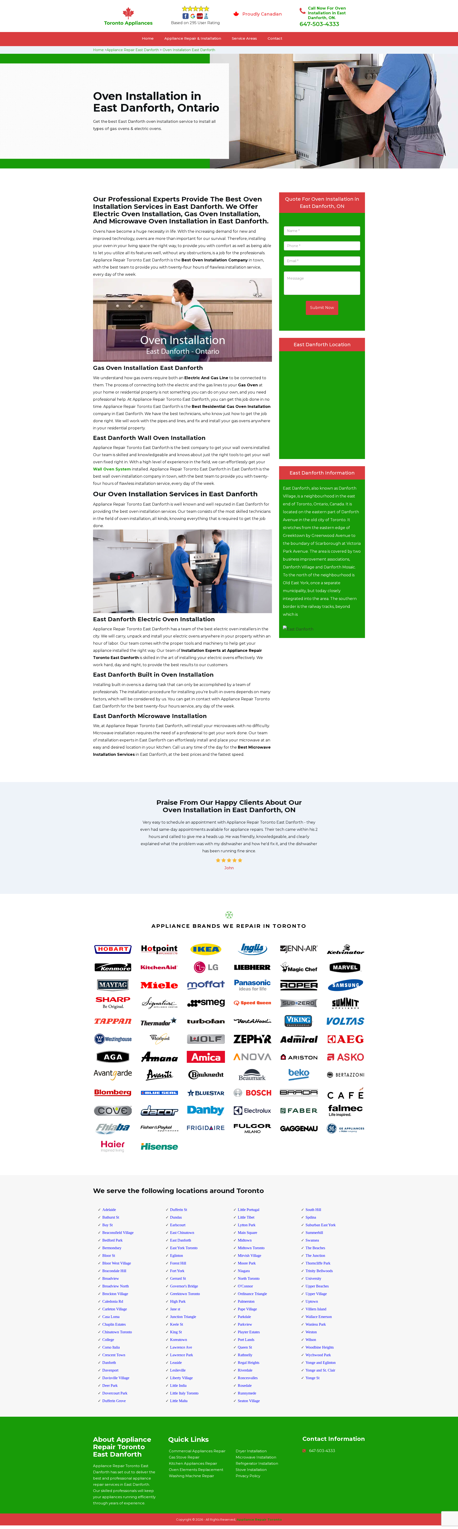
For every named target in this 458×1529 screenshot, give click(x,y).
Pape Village (247, 1309)
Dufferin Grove (114, 1401)
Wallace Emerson (319, 1317)
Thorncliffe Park (318, 1263)
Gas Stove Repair (184, 1457)
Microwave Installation (256, 1457)
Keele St (176, 1324)
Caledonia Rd (112, 1301)
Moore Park (247, 1263)
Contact (275, 38)
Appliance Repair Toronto (259, 1519)
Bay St (107, 1225)
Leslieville (178, 1370)
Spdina (311, 1217)
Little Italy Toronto (184, 1393)
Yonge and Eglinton (321, 1363)
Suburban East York (321, 1225)
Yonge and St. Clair (320, 1370)
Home (148, 38)
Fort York (177, 1271)
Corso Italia (111, 1347)
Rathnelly (245, 1355)
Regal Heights (248, 1363)
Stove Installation (251, 1469)
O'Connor (245, 1286)
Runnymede (247, 1393)
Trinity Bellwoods (319, 1271)
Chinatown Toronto (117, 1332)
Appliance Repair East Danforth (133, 50)
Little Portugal (248, 1210)
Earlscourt (177, 1225)
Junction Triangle (183, 1317)
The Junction (315, 1255)
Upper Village (316, 1294)
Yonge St (312, 1378)
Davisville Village (115, 1378)
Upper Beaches (317, 1286)
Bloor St (108, 1255)
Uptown (312, 1301)
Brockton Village (115, 1294)
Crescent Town (113, 1355)
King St (176, 1332)
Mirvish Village (249, 1255)
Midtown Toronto (251, 1248)
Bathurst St (110, 1217)
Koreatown (178, 1340)
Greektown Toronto (185, 1294)
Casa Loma (111, 1317)
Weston (311, 1332)
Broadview (110, 1278)
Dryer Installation (251, 1451)
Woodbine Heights (320, 1347)
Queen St (245, 1347)
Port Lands (246, 1340)
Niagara (244, 1271)
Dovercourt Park (114, 1393)
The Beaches (315, 1248)
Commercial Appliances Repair (197, 1451)
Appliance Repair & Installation (192, 38)
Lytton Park (246, 1225)
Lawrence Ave (181, 1347)
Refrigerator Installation (257, 1463)
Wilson (311, 1340)
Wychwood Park (318, 1355)
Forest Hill (178, 1263)
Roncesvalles (248, 1378)
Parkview (245, 1324)
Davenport (110, 1370)
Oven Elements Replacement (196, 1469)
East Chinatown (182, 1233)
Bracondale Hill (114, 1271)
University (313, 1278)
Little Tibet (246, 1217)
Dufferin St (178, 1210)
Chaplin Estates (114, 1324)
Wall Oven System (112, 469)
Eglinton (176, 1255)
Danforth (109, 1363)
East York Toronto (184, 1248)
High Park (178, 1301)
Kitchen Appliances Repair (193, 1463)
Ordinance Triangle (252, 1294)
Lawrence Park (181, 1355)
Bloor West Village (116, 1263)
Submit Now (322, 307)
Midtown (245, 1240)
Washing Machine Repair (191, 1476)
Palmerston (246, 1301)
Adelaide (109, 1210)
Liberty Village (181, 1378)
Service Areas (244, 38)
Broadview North (115, 1286)
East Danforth (180, 1240)
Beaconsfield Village (118, 1233)
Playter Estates (249, 1332)
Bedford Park (112, 1240)
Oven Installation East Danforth (189, 50)
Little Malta (178, 1401)
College (108, 1340)
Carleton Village (114, 1309)
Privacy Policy (248, 1476)
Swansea (312, 1240)
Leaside (176, 1363)
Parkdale (244, 1317)
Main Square (247, 1233)
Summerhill (314, 1233)
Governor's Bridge (184, 1286)
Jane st (175, 1309)
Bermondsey (111, 1248)
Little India (178, 1385)
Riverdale (245, 1370)
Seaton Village (249, 1401)
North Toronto (249, 1278)
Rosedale (245, 1385)
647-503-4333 (319, 24)
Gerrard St (178, 1278)
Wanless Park (316, 1324)
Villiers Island (316, 1309)
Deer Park (110, 1385)
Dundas (176, 1217)
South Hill (313, 1210)
